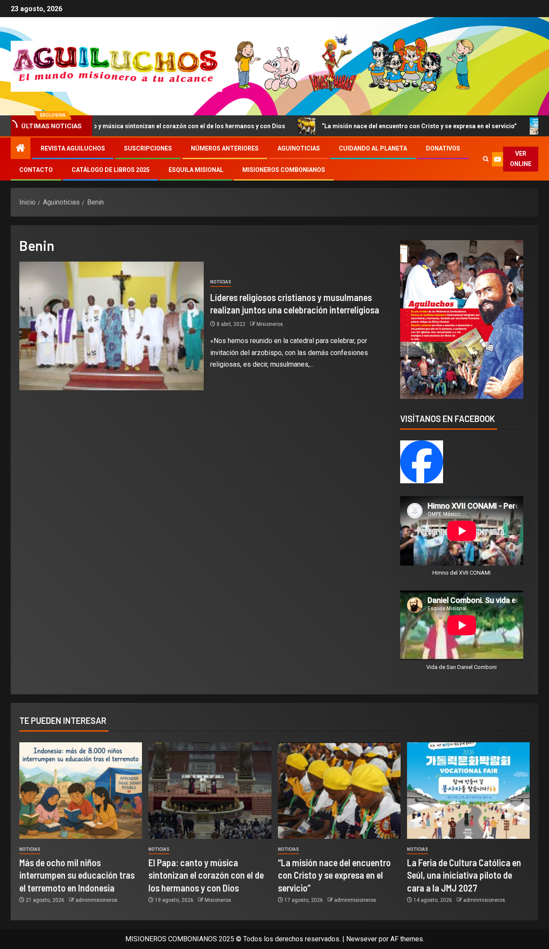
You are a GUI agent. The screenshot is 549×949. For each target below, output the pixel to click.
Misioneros (269, 324)
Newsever (361, 939)
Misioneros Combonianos (283, 169)
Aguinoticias (299, 148)
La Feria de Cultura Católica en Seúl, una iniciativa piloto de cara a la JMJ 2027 (464, 875)
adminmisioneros (96, 900)
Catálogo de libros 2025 (111, 169)
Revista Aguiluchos (73, 148)
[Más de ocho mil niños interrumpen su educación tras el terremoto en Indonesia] (80, 790)
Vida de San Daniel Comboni (461, 667)
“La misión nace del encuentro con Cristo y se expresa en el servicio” (371, 126)
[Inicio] (20, 149)
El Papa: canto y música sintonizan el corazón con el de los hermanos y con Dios (206, 875)
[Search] (485, 159)
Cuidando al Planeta (373, 148)
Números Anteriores (225, 148)
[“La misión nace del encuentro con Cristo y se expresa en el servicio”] (339, 790)
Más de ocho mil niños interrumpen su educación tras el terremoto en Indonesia (77, 875)
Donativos (443, 148)
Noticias (220, 282)
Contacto (36, 169)
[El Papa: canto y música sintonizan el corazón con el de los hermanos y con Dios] (209, 790)
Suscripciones (148, 148)
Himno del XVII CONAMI (461, 572)
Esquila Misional (196, 169)
